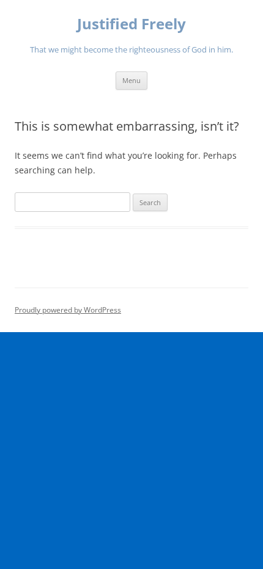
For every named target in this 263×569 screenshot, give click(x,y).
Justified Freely (131, 24)
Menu (131, 80)
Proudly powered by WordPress (68, 310)
